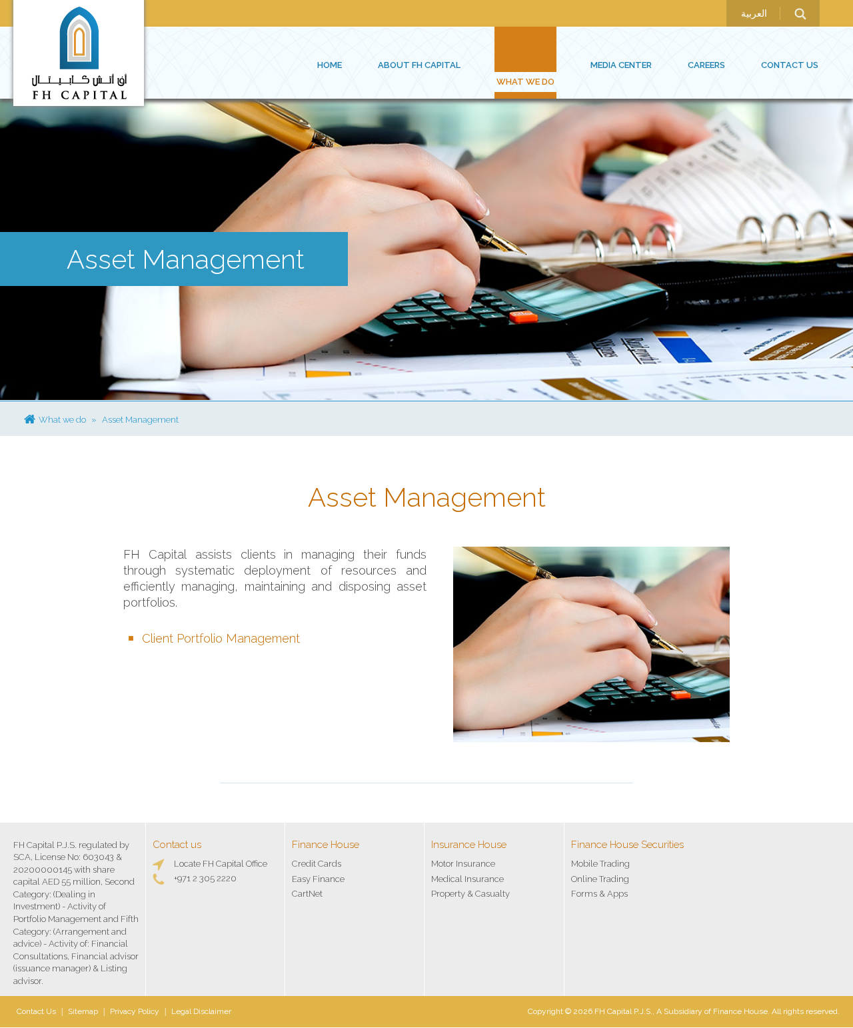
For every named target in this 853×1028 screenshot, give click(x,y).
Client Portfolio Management (221, 638)
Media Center (621, 65)
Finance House (325, 845)
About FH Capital (419, 65)
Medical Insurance (467, 879)
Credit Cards (316, 864)
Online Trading (600, 879)
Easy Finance (318, 879)
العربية (754, 13)
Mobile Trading (600, 864)
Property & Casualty (470, 894)
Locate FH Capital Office (220, 864)
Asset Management (140, 420)
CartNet (307, 894)
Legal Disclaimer (201, 1011)
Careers (706, 65)
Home (329, 65)
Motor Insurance (463, 864)
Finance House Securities (627, 845)
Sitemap (83, 1011)
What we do (525, 82)
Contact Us (789, 65)
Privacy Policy (134, 1011)
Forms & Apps (599, 894)
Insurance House (468, 845)
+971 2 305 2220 (205, 878)
